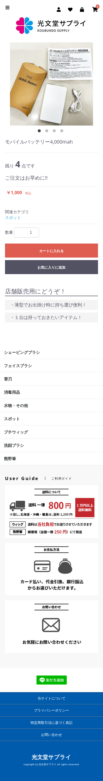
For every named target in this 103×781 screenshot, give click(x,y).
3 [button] (55, 131)
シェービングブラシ (22, 352)
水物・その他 (16, 405)
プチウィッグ (16, 432)
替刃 (8, 379)
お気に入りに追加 (52, 267)
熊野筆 (10, 458)
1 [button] (40, 131)
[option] (51, 84)
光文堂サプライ (51, 756)
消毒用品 (12, 392)
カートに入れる (51, 251)
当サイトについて (52, 698)
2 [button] (47, 131)
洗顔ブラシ (14, 445)
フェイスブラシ (18, 365)
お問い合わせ (51, 734)
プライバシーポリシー (51, 710)
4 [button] (62, 131)
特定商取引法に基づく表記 (51, 722)
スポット (13, 217)
